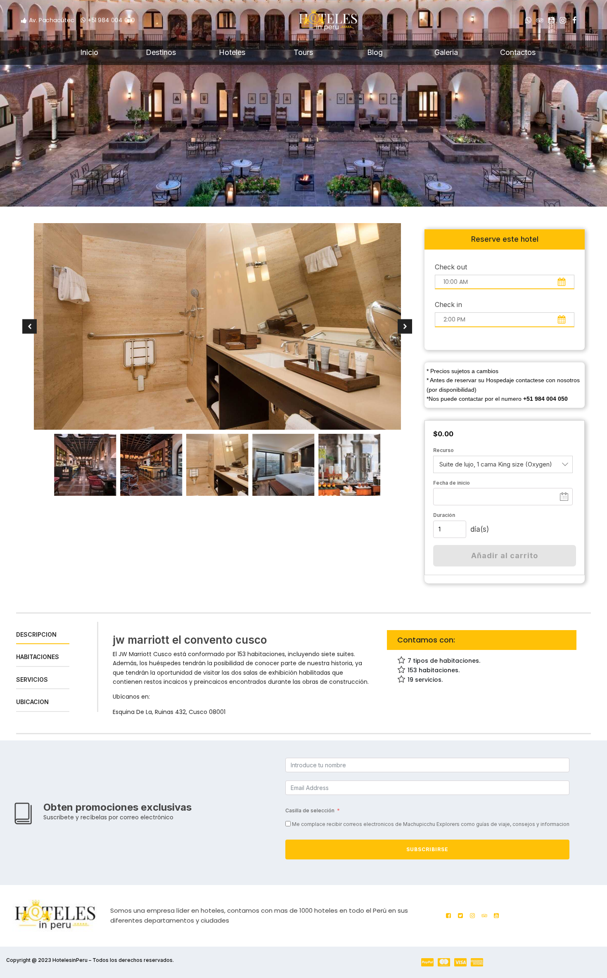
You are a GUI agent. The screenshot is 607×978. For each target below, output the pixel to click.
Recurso (443, 450)
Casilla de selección (309, 810)
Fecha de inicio (451, 483)
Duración (444, 515)
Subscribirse (427, 849)
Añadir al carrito (504, 555)
